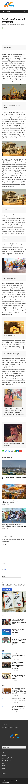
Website (4, 576)
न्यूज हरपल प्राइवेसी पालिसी (7, 758)
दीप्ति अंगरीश (13, 24)
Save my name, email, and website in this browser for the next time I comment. (13, 585)
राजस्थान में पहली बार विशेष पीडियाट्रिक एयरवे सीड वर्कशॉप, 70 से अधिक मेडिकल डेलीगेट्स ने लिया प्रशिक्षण (14, 525)
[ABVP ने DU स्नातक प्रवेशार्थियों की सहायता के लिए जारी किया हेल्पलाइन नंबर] (6, 706)
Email (4, 569)
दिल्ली (3, 763)
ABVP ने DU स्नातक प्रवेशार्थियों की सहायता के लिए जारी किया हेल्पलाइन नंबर (19, 708)
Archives (4, 745)
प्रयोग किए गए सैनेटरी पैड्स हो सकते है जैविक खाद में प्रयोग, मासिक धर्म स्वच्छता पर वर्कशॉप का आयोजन (19, 621)
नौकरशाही (4, 773)
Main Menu (8, 11)
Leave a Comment (20, 24)
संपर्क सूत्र (4, 755)
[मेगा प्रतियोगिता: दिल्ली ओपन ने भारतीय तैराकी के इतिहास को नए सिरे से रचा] (6, 654)
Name (4, 563)
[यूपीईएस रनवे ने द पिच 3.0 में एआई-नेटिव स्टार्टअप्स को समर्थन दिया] (6, 698)
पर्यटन (3, 771)
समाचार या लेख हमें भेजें (6, 760)
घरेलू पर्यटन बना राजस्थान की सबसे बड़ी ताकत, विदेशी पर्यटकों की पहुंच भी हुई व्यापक (13, 501)
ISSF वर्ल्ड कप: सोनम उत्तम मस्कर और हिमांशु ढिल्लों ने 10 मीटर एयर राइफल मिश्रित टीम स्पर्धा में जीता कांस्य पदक (19, 676)
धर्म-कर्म (3, 765)
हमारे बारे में (4, 753)
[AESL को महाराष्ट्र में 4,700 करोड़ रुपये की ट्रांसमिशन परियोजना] (14, 475)
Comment (5, 544)
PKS (8, 782)
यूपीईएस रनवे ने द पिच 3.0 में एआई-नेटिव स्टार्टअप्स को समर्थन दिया (19, 699)
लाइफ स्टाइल (6, 16)
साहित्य (3, 768)
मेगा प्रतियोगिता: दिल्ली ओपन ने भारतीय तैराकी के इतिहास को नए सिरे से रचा (18, 655)
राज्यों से (3, 16)
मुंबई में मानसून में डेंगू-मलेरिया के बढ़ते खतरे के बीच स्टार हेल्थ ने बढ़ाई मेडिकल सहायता (19, 631)
